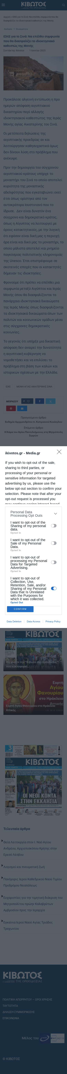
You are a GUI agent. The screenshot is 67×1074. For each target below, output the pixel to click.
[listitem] (33, 513)
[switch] (54, 525)
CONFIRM (20, 609)
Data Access (33, 621)
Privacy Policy (53, 621)
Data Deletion (14, 621)
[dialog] (33, 537)
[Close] (60, 453)
